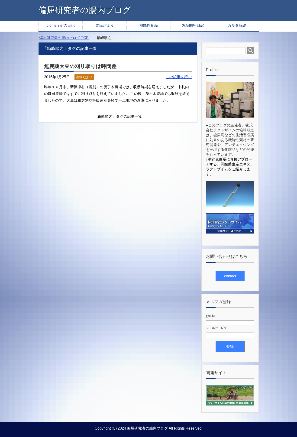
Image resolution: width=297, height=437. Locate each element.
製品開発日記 (193, 25)
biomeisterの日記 (60, 25)
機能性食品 (148, 25)
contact (230, 276)
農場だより (104, 25)
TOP (64, 38)
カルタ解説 (237, 25)
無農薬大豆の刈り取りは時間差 (80, 66)
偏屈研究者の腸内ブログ (84, 10)
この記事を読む (179, 77)
